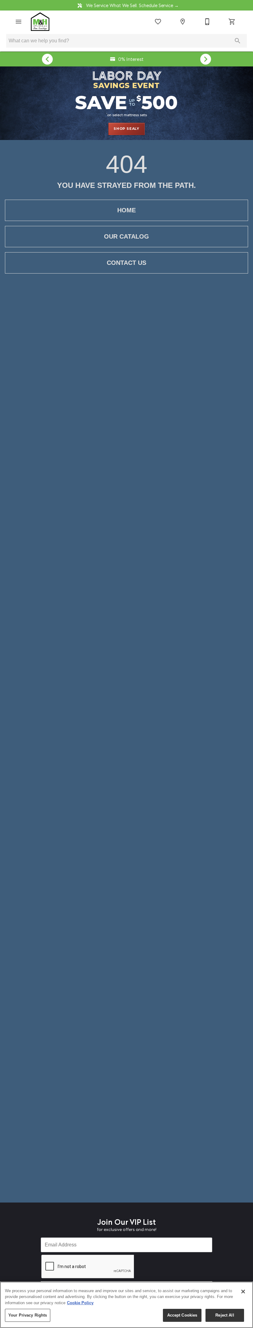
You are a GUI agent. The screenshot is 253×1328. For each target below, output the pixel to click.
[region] (126, 1305)
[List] (158, 21)
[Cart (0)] (232, 21)
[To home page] (40, 21)
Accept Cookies (182, 1315)
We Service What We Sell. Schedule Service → (132, 5)
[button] (18, 21)
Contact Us (126, 262)
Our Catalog (126, 236)
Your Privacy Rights (27, 1315)
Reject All (224, 1315)
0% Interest (130, 58)
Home (126, 210)
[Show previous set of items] (47, 59)
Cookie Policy (80, 1302)
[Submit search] (237, 40)
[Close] (243, 1291)
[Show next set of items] (206, 59)
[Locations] (182, 21)
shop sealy (126, 128)
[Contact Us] (207, 21)
